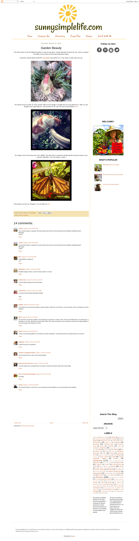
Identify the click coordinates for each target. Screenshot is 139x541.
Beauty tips (120, 437)
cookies (111, 448)
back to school (104, 437)
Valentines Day (111, 489)
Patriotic (118, 473)
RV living (98, 479)
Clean (101, 446)
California (115, 440)
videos (120, 489)
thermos (106, 487)
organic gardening (114, 471)
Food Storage (117, 455)
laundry (121, 466)
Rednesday (112, 477)
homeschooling (117, 464)
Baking (113, 437)
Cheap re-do (108, 442)
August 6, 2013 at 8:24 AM (29, 257)
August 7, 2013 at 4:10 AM (43, 352)
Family (112, 453)
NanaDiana (22, 269)
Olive (20, 317)
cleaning (110, 446)
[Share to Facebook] (49, 213)
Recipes (89, 36)
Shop (102, 480)
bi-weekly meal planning (101, 439)
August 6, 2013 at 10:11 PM (32, 342)
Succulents (46, 58)
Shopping (108, 480)
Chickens (117, 442)
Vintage (95, 491)
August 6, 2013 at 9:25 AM (33, 269)
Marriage (111, 468)
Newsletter (97, 471)
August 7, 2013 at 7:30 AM (40, 363)
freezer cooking (104, 456)
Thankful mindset (117, 486)
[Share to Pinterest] (51, 213)
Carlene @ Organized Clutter (27, 352)
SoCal (103, 482)
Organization (97, 473)
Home (29, 36)
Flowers (109, 455)
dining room (98, 451)
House (95, 466)
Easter (107, 451)
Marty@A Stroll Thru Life (26, 363)
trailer (103, 489)
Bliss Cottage (112, 439)
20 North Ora (22, 290)
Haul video (105, 462)
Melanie (21, 304)
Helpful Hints (119, 462)
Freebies (95, 456)
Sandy (20, 385)
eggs (113, 451)
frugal (113, 456)
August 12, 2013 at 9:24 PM (30, 385)
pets (94, 475)
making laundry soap (101, 468)
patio (113, 473)
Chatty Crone (22, 280)
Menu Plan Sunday (98, 469)
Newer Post (17, 423)
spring (110, 482)
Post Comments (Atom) (27, 426)
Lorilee (21, 228)
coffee (119, 446)
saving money (106, 479)
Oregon (104, 471)
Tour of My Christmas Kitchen (111, 184)
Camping (98, 442)
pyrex (107, 475)
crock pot (106, 449)
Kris (20, 257)
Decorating (60, 36)
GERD (110, 460)
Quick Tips (114, 475)
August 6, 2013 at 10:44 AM (34, 280)
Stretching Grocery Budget (100, 484)
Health (111, 462)
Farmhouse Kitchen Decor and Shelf (113, 174)
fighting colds (102, 455)
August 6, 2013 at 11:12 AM (31, 304)
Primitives (100, 475)
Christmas (96, 444)
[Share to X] (47, 213)
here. (77, 106)
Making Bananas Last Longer (111, 164)
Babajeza (21, 342)
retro (118, 477)
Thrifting (112, 487)
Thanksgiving (96, 487)
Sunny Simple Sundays (105, 486)
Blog (120, 439)
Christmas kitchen (109, 444)
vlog (102, 491)
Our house (107, 473)
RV (122, 477)
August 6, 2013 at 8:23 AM (30, 228)
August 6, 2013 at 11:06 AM (34, 290)
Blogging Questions (105, 440)
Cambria (121, 440)
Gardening (25, 215)
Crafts (99, 449)
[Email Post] (39, 212)
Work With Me (105, 36)
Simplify (95, 482)
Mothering (109, 469)
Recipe (121, 475)
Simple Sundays (117, 480)
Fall (104, 453)
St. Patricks (118, 482)
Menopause (119, 468)
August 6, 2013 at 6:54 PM (30, 331)
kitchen (113, 466)
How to (101, 466)
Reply (20, 237)
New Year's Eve (119, 469)
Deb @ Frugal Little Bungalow (27, 374)
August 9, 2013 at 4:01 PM (43, 374)
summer (111, 484)
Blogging (95, 440)
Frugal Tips (75, 36)
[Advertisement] (108, 86)
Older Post (85, 423)
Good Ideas (118, 460)
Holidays (98, 464)
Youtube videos (102, 493)
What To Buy (108, 491)
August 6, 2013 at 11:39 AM (29, 317)
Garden (20, 215)
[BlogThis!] (45, 213)
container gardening (99, 448)
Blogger (73, 536)
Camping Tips (44, 36)
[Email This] (43, 213)
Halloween (96, 462)
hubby (107, 466)
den (122, 449)
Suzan (20, 331)
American (95, 437)
